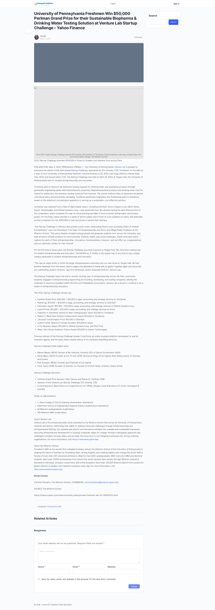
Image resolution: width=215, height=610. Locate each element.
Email (76, 567)
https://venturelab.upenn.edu (85, 439)
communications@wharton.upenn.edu (101, 482)
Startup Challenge (79, 170)
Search (153, 15)
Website (112, 567)
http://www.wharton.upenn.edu (48, 469)
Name (42, 567)
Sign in (176, 4)
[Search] (167, 3)
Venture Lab (119, 167)
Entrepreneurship (54, 506)
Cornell (43, 36)
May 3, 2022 (45, 39)
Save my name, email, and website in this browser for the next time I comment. (78, 579)
